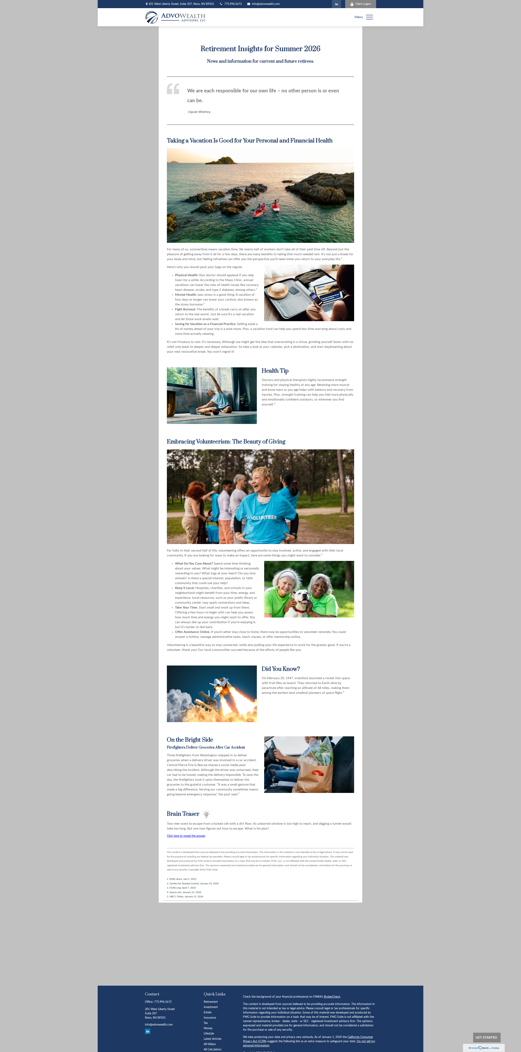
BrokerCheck (332, 996)
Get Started (486, 1037)
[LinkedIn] (336, 4)
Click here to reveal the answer (186, 836)
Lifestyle (209, 1033)
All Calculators (212, 1049)
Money (208, 1028)
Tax (206, 1023)
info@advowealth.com (266, 4)
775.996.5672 (233, 4)
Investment (211, 1007)
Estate (207, 1012)
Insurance (210, 1017)
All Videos (210, 1044)
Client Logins (363, 4)
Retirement (211, 1002)
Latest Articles (212, 1039)
